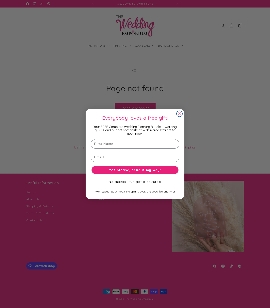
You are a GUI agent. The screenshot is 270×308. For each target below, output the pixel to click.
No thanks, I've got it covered (135, 182)
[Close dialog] (179, 114)
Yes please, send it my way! (135, 170)
